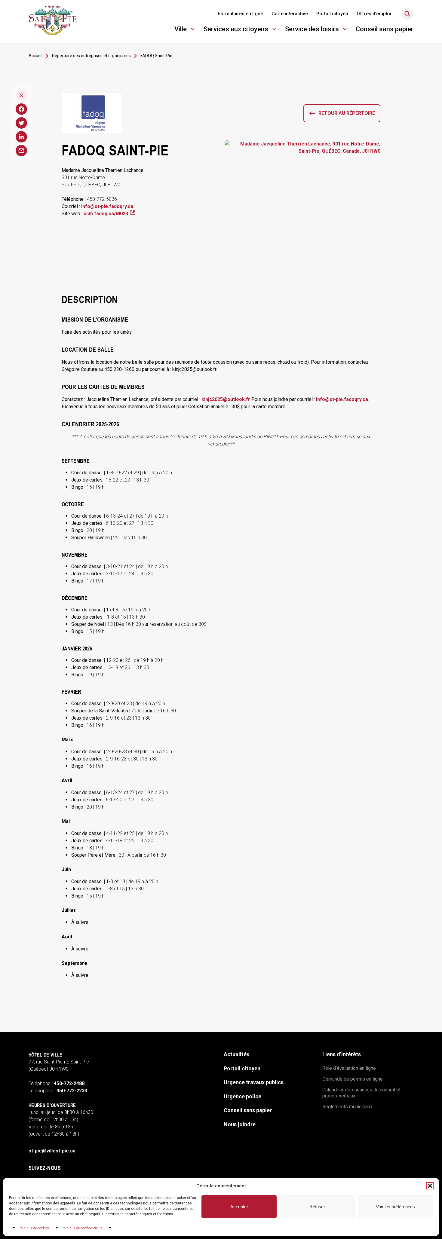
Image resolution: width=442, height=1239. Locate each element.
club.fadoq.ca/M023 (109, 214)
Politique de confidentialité (82, 1228)
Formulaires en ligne (240, 14)
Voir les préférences (395, 1206)
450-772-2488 (69, 1083)
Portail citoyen (332, 14)
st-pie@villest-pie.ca (52, 1151)
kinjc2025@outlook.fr (225, 399)
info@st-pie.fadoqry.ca (107, 206)
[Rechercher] (407, 14)
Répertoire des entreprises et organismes (91, 55)
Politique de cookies (34, 1228)
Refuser (317, 1206)
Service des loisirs (312, 30)
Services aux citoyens (236, 30)
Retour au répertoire (346, 113)
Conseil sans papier (384, 29)
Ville (185, 30)
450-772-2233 (72, 1091)
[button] (430, 1186)
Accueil (35, 55)
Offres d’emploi (374, 14)
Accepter (239, 1206)
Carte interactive (290, 14)
